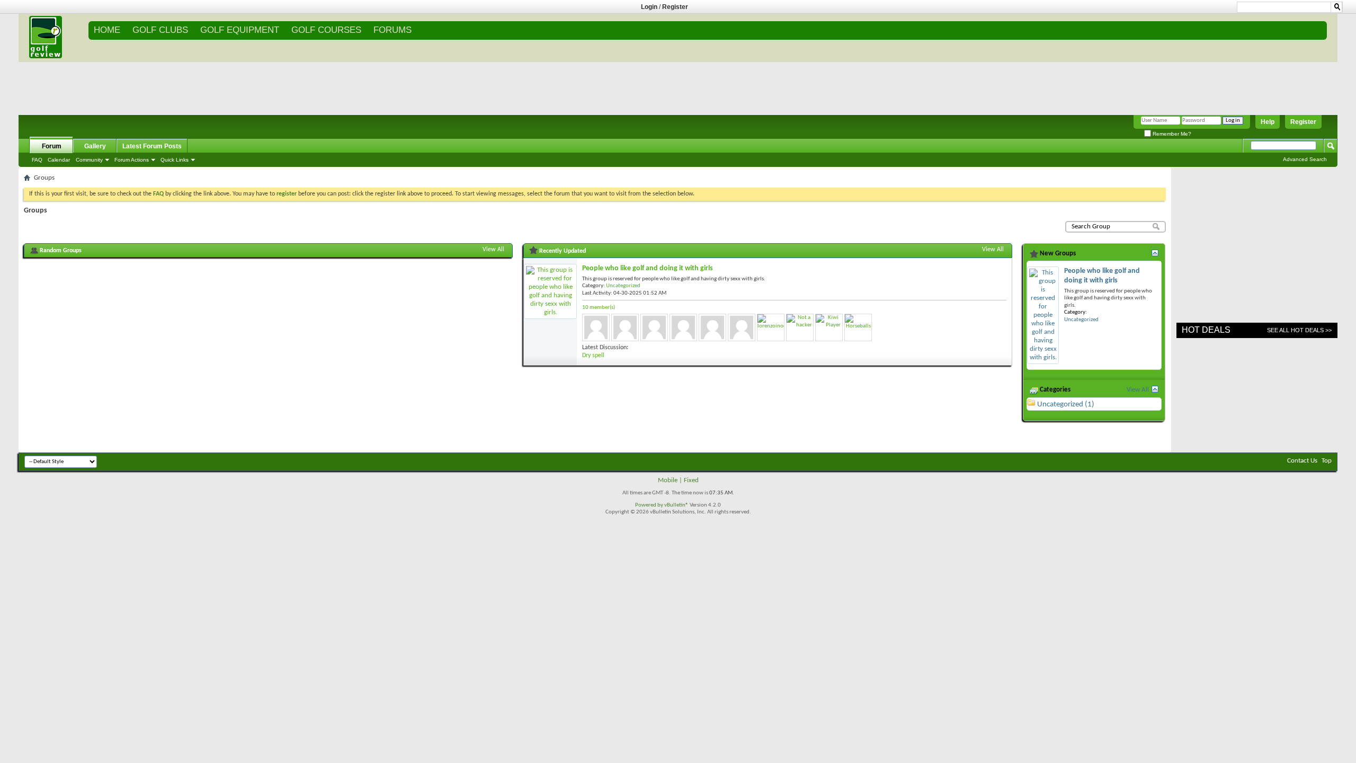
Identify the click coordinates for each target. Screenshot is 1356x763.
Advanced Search (1305, 159)
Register (675, 7)
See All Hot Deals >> (1299, 330)
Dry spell (593, 355)
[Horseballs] (858, 327)
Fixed (691, 480)
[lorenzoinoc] (770, 327)
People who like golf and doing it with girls (647, 268)
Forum (51, 146)
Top (1327, 460)
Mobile (667, 480)
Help (1267, 122)
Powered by (649, 505)
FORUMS (392, 30)
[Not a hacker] (800, 327)
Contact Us (1302, 460)
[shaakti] (625, 327)
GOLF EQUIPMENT (239, 30)
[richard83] (654, 327)
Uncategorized (623, 286)
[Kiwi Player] (829, 327)
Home (107, 30)
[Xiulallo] (596, 327)
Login (649, 7)
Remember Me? (1171, 134)
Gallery (95, 146)
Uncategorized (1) (1065, 405)
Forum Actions (131, 160)
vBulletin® (676, 505)
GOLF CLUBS (160, 30)
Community (89, 160)
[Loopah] (741, 327)
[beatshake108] (683, 327)
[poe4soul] (712, 327)
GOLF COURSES (326, 30)
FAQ (37, 160)
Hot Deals (1206, 329)
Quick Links (174, 160)
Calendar (59, 160)
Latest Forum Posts (152, 146)
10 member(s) (598, 307)
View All (493, 249)
